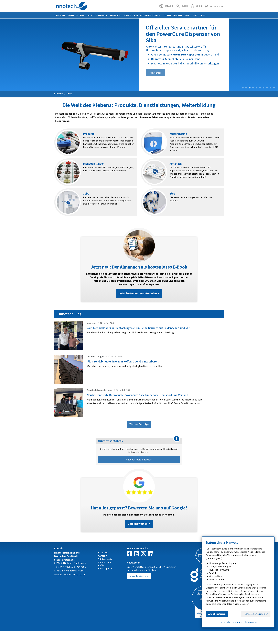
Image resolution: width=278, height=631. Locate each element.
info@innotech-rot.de (72, 570)
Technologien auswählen (255, 613)
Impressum (105, 562)
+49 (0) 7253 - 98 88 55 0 (74, 566)
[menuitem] (60, 15)
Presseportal (106, 568)
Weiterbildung (76, 15)
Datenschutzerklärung (231, 621)
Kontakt (103, 552)
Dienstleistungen (97, 15)
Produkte (59, 15)
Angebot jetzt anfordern (139, 459)
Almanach (115, 15)
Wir (187, 15)
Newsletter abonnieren (139, 576)
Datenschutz (105, 558)
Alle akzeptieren (217, 613)
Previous (2, 55)
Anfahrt (103, 555)
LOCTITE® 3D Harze (172, 15)
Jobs (194, 15)
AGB (101, 565)
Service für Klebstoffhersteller (141, 15)
